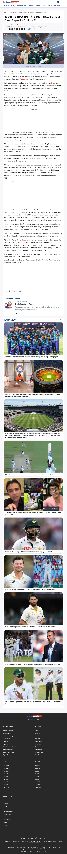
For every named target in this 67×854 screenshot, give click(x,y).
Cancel (50, 18)
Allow (38, 18)
